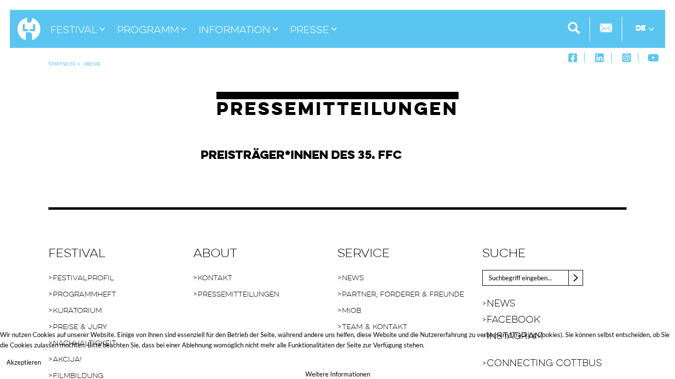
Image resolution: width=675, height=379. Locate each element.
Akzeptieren (23, 362)
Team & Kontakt (374, 327)
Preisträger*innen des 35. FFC (301, 155)
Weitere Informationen (337, 374)
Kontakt (215, 278)
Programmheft (84, 294)
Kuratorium (77, 310)
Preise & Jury (80, 327)
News (353, 278)
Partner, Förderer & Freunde (403, 294)
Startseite (62, 64)
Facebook (513, 320)
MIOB (351, 310)
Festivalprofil (83, 278)
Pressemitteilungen (238, 294)
